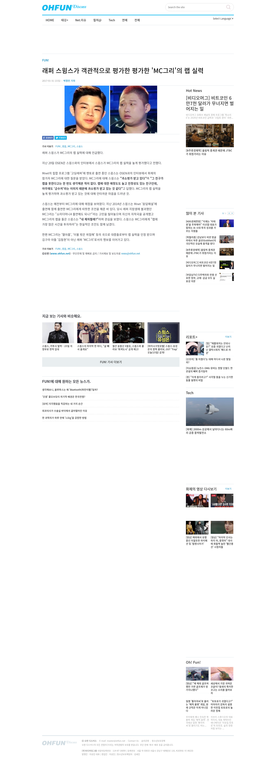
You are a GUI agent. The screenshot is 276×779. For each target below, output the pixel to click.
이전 (229, 213)
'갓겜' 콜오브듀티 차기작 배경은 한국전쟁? (63, 396)
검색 (230, 7)
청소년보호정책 (158, 740)
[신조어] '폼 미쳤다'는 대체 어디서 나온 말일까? (208, 360)
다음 (232, 213)
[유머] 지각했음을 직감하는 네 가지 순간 (62, 403)
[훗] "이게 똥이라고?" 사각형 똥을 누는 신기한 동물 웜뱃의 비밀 (209, 378)
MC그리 (71, 146)
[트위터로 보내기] (60, 138)
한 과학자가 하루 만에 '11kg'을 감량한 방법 (64, 418)
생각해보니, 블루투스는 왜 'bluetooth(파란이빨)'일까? (70, 389)
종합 (64, 146)
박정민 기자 (69, 80)
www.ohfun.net (60, 253)
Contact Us (133, 740)
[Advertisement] (138, 42)
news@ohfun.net (130, 253)
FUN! (45, 60)
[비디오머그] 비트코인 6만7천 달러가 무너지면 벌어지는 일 (210, 103)
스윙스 (80, 146)
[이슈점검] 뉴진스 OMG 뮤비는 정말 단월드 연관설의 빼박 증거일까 (209, 369)
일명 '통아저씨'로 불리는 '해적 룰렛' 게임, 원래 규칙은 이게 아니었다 (197, 706)
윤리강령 (145, 740)
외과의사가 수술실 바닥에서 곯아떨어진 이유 (64, 411)
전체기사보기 (227, 744)
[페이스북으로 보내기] (48, 138)
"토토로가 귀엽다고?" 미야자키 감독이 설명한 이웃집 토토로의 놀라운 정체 (222, 706)
